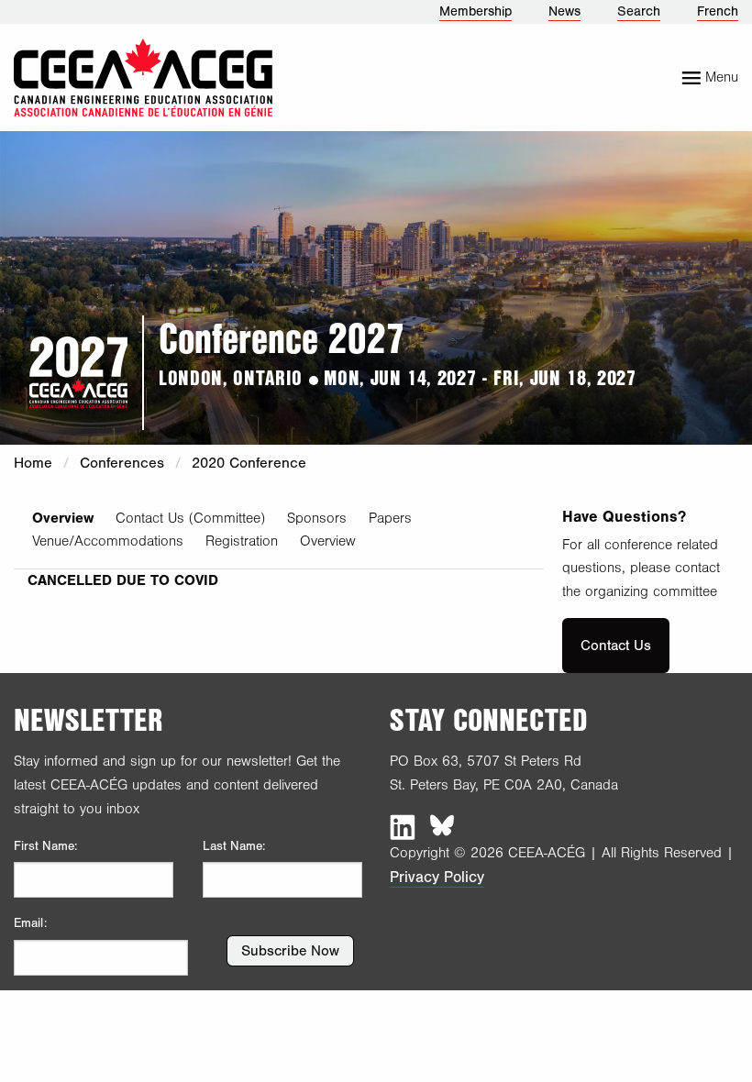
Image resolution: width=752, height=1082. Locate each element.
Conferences (122, 462)
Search (638, 11)
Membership (475, 11)
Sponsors (317, 518)
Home (33, 462)
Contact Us (616, 645)
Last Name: (234, 846)
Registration (241, 541)
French (717, 11)
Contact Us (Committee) (190, 518)
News (564, 11)
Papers (390, 518)
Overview (63, 518)
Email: (30, 923)
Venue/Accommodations (107, 541)
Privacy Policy (437, 877)
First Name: (45, 846)
